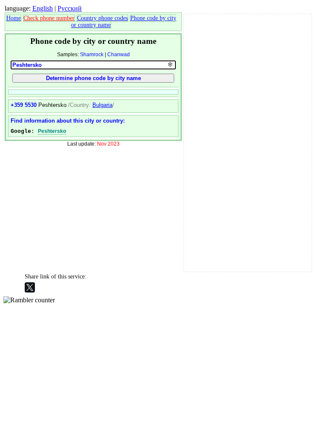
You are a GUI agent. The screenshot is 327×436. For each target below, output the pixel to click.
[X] (30, 287)
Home (13, 18)
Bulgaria (102, 105)
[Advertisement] (248, 142)
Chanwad (118, 54)
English (42, 8)
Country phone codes (102, 18)
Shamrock (91, 54)
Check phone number (49, 18)
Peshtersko (52, 131)
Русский (69, 8)
